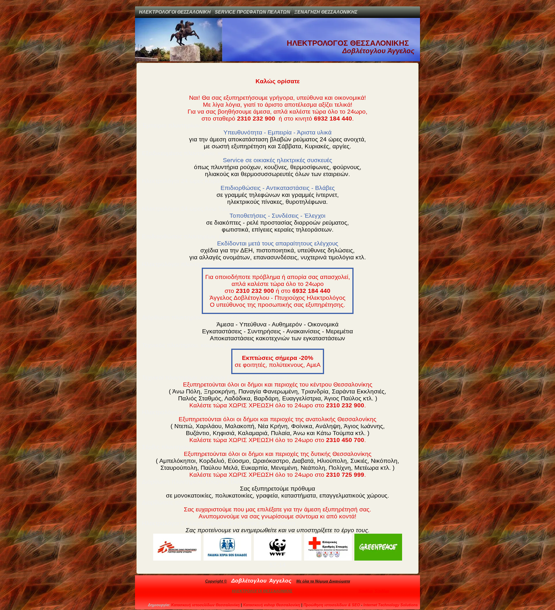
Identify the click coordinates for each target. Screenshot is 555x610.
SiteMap (365, 591)
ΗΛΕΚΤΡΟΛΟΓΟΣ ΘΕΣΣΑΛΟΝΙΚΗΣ (348, 43)
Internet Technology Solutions (390, 605)
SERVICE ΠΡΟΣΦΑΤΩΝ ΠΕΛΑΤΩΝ (252, 12)
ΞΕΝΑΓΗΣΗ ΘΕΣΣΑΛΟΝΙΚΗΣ (325, 12)
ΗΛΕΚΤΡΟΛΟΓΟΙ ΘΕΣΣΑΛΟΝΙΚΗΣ (262, 591)
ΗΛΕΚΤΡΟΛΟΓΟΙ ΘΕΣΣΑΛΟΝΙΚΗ (175, 12)
